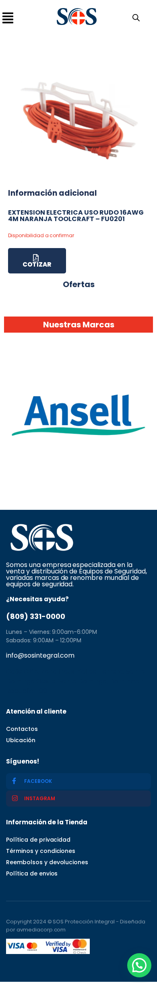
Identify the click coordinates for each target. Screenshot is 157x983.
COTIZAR (37, 264)
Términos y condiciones (40, 851)
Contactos (22, 729)
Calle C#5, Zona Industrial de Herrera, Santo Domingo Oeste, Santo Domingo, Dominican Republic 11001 (75, 681)
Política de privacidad (38, 840)
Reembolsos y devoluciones (47, 862)
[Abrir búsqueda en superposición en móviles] (134, 17)
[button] (139, 965)
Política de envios (32, 873)
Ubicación (20, 740)
